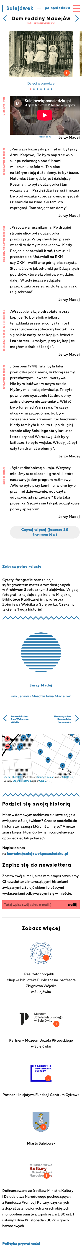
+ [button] (7, 739)
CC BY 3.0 (68, 777)
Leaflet (7, 777)
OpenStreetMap (22, 781)
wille (3, 99)
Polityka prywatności (21, 1243)
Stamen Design (45, 777)
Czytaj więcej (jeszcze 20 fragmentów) (44, 532)
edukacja (3, 346)
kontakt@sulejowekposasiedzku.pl (37, 853)
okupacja (3, 257)
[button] (30, 89)
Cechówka (3, 110)
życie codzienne (3, 157)
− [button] (7, 746)
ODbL (42, 781)
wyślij (72, 905)
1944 (3, 386)
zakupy (3, 171)
